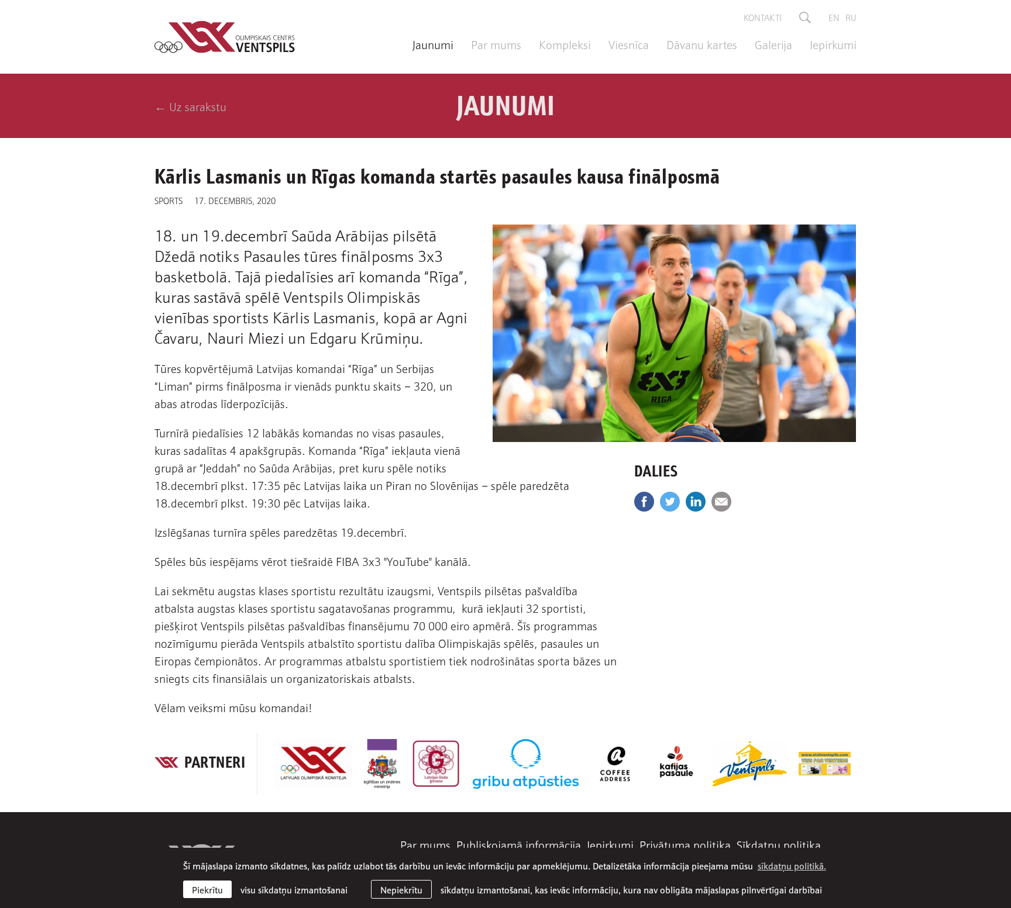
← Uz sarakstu (190, 106)
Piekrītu (207, 889)
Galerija (773, 44)
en (834, 17)
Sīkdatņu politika (779, 844)
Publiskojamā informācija (518, 844)
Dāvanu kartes (701, 44)
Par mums (496, 44)
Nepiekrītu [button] (401, 889)
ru (851, 17)
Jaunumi (432, 44)
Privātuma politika (685, 844)
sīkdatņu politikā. (792, 865)
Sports (168, 200)
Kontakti (763, 17)
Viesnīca (628, 44)
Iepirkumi (833, 44)
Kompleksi (565, 44)
